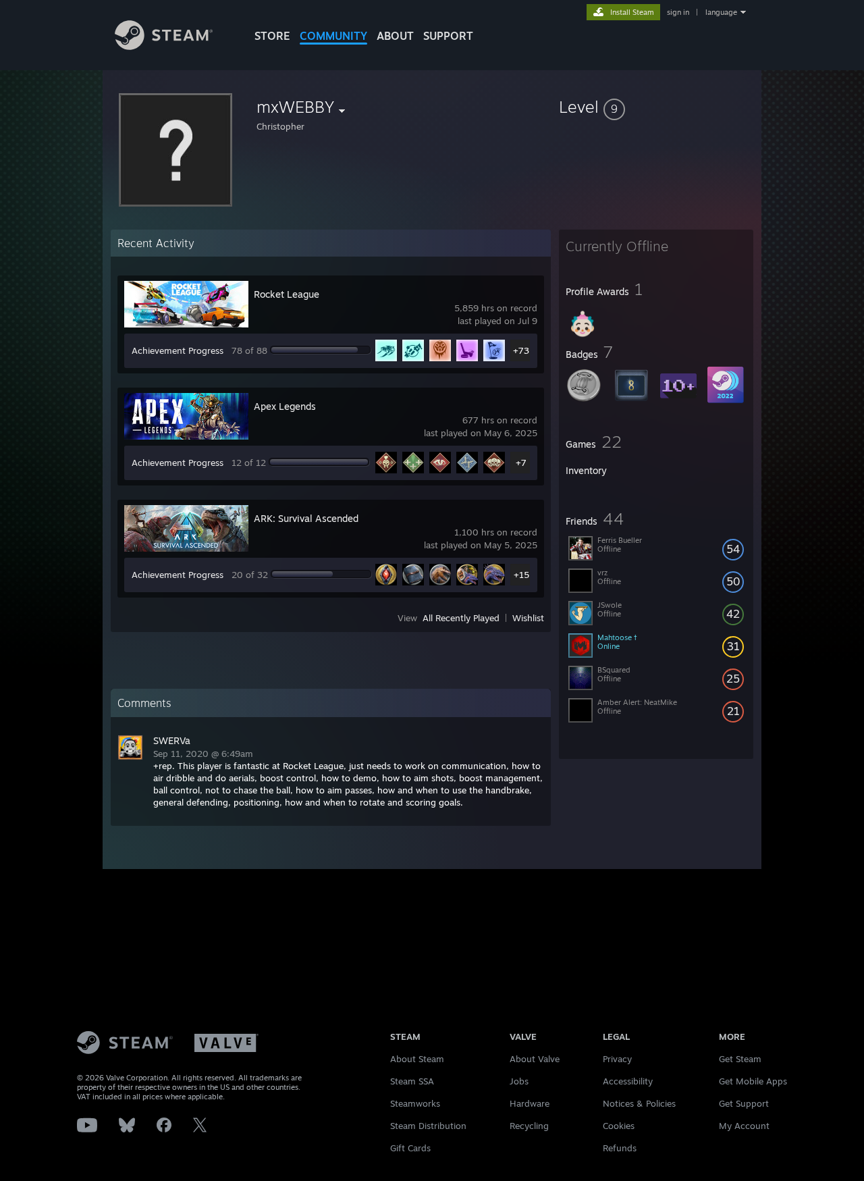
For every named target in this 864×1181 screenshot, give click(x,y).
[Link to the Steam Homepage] (164, 46)
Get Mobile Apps (753, 1081)
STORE (272, 36)
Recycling (529, 1125)
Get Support (744, 1103)
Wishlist (528, 617)
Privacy (617, 1058)
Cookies (618, 1125)
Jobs (519, 1081)
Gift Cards (410, 1148)
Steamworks (415, 1103)
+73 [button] (521, 350)
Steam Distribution (428, 1125)
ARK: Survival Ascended (306, 518)
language (721, 12)
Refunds (620, 1148)
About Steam (417, 1058)
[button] (656, 106)
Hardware (529, 1103)
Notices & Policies (639, 1103)
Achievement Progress (177, 350)
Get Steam (740, 1058)
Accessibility (628, 1081)
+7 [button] (521, 462)
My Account (744, 1125)
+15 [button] (521, 574)
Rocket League (286, 294)
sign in (678, 12)
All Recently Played (461, 617)
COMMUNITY (333, 36)
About (395, 36)
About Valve (535, 1058)
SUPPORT (448, 36)
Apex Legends (285, 406)
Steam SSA (412, 1081)
